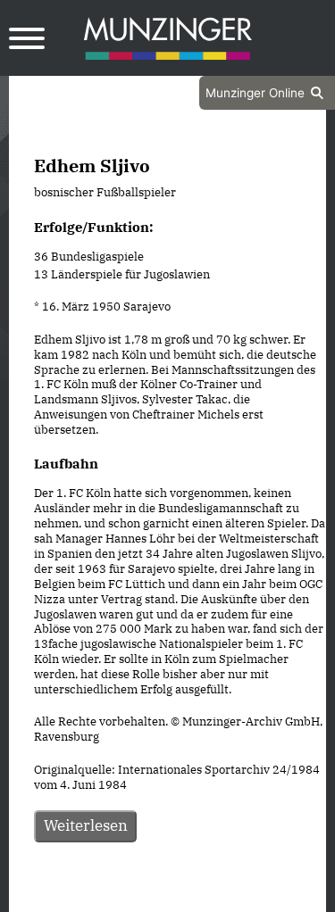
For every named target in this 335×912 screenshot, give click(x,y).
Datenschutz (122, 896)
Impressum (215, 896)
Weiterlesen (86, 825)
